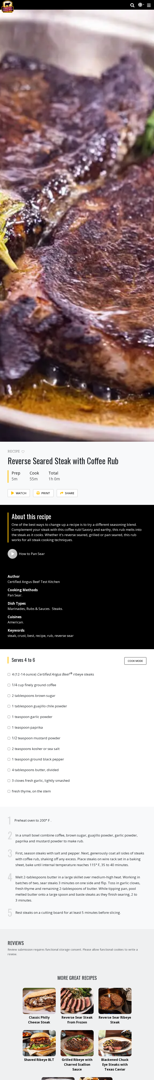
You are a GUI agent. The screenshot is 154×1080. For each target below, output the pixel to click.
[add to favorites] (22, 452)
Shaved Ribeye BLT (39, 1059)
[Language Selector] (141, 5)
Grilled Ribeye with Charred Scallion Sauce (77, 1064)
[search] (132, 5)
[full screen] (144, 452)
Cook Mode (135, 661)
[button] (141, 5)
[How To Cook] (12, 554)
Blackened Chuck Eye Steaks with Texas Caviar (115, 1064)
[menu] (149, 5)
